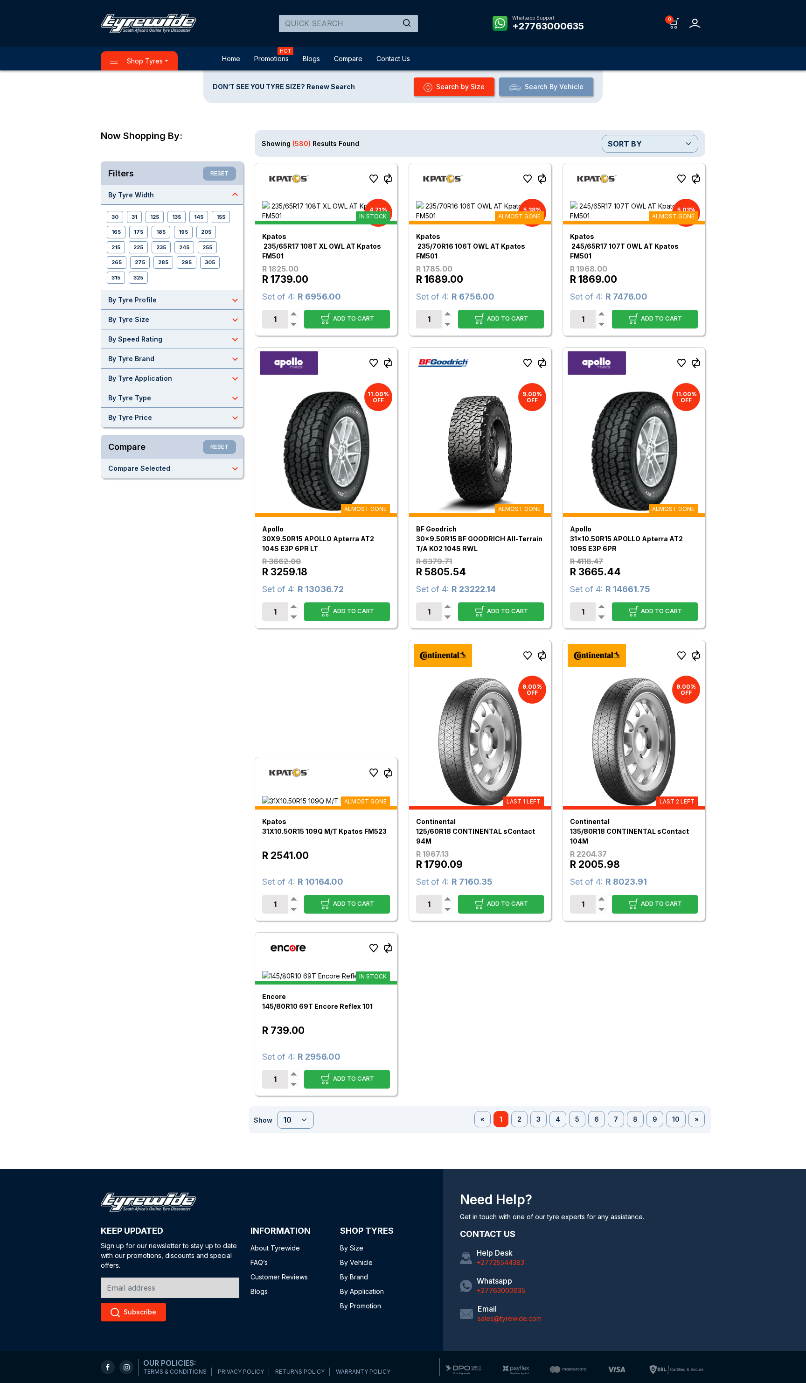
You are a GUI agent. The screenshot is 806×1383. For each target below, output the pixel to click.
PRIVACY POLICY (241, 1371)
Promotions (271, 59)
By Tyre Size (174, 319)
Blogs (311, 59)
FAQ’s (259, 1262)
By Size (351, 1248)
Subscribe (140, 1312)
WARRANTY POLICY (363, 1371)
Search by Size (460, 87)
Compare (348, 59)
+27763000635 (548, 26)
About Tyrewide (275, 1248)
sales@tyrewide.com (510, 1318)
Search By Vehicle (554, 87)
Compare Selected (174, 468)
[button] (674, 23)
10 (676, 1119)
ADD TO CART (353, 317)
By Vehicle (356, 1262)
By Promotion (360, 1306)
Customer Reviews (279, 1277)
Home (231, 59)
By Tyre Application (174, 378)
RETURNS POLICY (300, 1371)
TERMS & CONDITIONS (175, 1371)
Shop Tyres (144, 61)
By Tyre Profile (174, 300)
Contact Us (393, 59)
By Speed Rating (174, 339)
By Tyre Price (174, 417)
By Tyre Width (174, 194)
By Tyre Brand (174, 358)
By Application (362, 1291)
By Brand (354, 1277)
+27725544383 (500, 1262)
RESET (219, 173)
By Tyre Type (174, 398)
